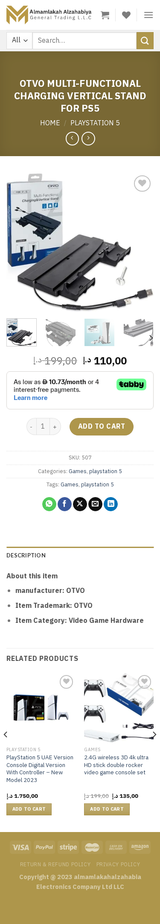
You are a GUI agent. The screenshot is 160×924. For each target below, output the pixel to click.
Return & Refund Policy (55, 864)
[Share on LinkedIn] (111, 504)
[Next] (140, 242)
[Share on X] (80, 504)
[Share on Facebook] (65, 504)
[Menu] (148, 14)
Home (50, 123)
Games (78, 471)
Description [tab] (26, 555)
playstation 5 (95, 123)
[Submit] (145, 40)
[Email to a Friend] (95, 504)
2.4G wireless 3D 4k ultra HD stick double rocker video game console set (116, 765)
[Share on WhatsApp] (49, 504)
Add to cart (101, 426)
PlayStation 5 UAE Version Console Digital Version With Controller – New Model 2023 (39, 769)
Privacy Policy (118, 864)
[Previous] (20, 242)
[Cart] (105, 15)
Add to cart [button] (29, 809)
